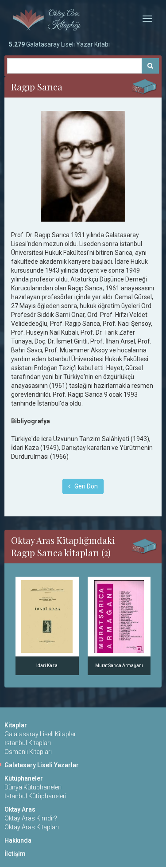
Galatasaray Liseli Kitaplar (40, 734)
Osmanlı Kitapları (28, 751)
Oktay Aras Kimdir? (30, 818)
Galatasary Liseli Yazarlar (41, 765)
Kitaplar (15, 725)
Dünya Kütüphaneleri (33, 787)
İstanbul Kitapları (27, 742)
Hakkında (17, 840)
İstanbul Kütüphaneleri (35, 796)
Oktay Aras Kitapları (31, 827)
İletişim (15, 853)
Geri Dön (84, 486)
